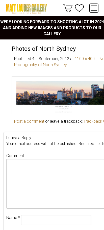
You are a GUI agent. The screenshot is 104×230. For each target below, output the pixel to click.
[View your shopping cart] (67, 8)
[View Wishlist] (79, 8)
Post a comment (29, 121)
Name (13, 217)
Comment (15, 155)
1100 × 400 (85, 58)
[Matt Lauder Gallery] (26, 8)
